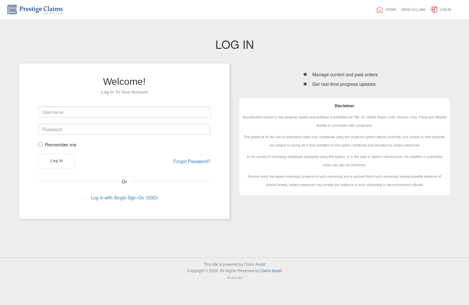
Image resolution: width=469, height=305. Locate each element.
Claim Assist (271, 270)
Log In (56, 161)
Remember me (60, 144)
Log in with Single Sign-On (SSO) (124, 197)
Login (445, 9)
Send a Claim (413, 9)
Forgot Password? (191, 161)
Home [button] (390, 9)
